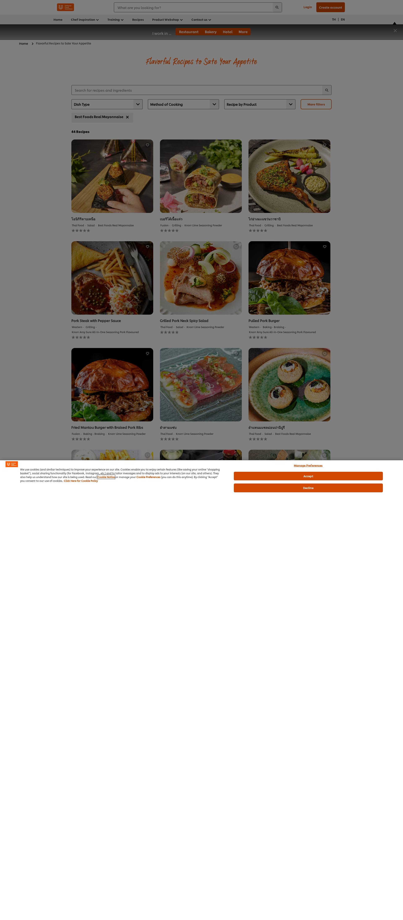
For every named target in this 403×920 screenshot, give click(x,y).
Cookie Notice (106, 477)
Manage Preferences (308, 465)
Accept (308, 476)
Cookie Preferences (148, 477)
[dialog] (201, 690)
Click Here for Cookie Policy (81, 480)
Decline (308, 488)
